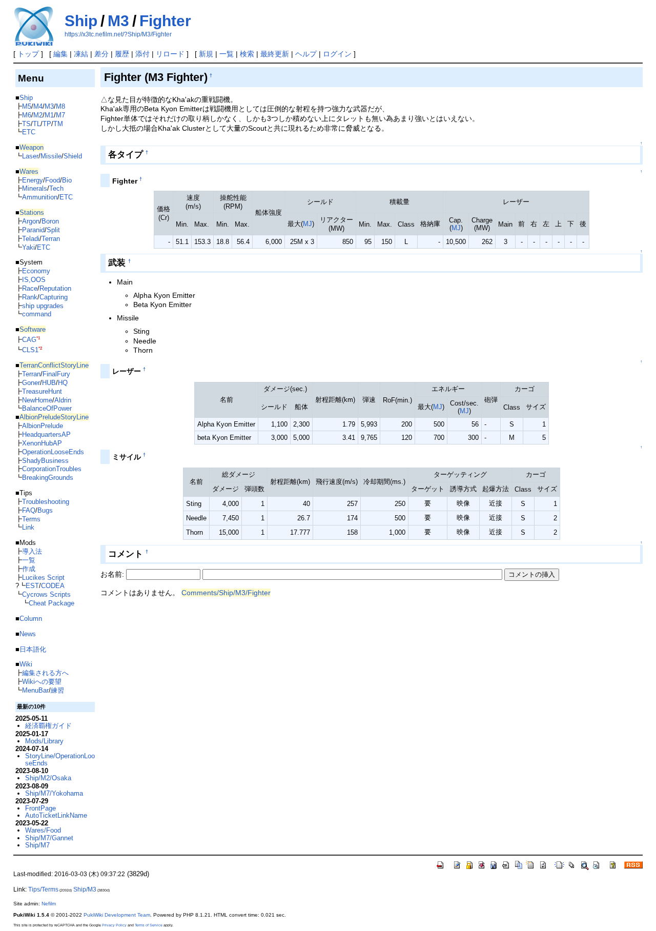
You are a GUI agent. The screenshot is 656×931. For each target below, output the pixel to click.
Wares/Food (43, 830)
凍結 (81, 54)
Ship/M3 (84, 889)
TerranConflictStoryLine (54, 365)
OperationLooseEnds (53, 452)
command (36, 314)
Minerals (34, 188)
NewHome (37, 400)
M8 (60, 106)
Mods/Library (44, 741)
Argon (30, 221)
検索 (247, 54)
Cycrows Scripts (46, 594)
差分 (101, 54)
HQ (63, 383)
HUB (49, 383)
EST (32, 586)
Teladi (30, 238)
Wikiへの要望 (41, 681)
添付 (142, 54)
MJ (307, 224)
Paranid (33, 230)
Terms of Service (148, 925)
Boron (50, 221)
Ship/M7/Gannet (49, 838)
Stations (31, 212)
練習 (57, 690)
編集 (60, 54)
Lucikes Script (43, 577)
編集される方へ (45, 673)
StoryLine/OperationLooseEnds (60, 759)
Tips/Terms (43, 889)
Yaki (28, 247)
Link (28, 527)
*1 (38, 338)
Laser (30, 156)
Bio (67, 180)
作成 (28, 569)
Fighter (165, 20)
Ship (81, 20)
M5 (26, 106)
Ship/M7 (37, 845)
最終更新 (274, 54)
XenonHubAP (42, 443)
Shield (73, 156)
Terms (31, 519)
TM (58, 124)
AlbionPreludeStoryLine (54, 417)
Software (32, 329)
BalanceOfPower (47, 408)
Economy (36, 271)
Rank (29, 297)
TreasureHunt (42, 391)
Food (52, 180)
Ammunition (39, 197)
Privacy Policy (114, 925)
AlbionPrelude (42, 426)
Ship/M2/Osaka (48, 778)
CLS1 (30, 350)
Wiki (25, 664)
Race (29, 288)
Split (53, 230)
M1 (49, 115)
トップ (28, 54)
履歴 (122, 54)
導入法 (32, 551)
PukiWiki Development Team (117, 915)
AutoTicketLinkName (56, 815)
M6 (26, 115)
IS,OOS (34, 280)
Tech (56, 188)
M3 (118, 20)
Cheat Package (51, 603)
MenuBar (35, 690)
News (27, 634)
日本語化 (32, 649)
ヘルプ (306, 54)
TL (36, 124)
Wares (28, 171)
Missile (50, 156)
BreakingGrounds (47, 477)
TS (26, 124)
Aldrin (62, 400)
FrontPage (40, 808)
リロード (170, 54)
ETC (28, 132)
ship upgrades (43, 306)
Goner (31, 383)
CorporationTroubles (51, 469)
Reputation (55, 288)
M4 (38, 106)
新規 (206, 54)
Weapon (31, 147)
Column (30, 618)
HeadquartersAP (46, 434)
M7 (60, 115)
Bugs (45, 510)
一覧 (226, 54)
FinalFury (56, 374)
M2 (38, 115)
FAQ (28, 510)
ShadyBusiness (45, 460)
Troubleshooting (45, 501)
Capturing (53, 297)
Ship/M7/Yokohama (54, 793)
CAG (29, 339)
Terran (51, 238)
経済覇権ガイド (48, 726)
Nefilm (49, 903)
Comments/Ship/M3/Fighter (226, 593)
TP (47, 124)
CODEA (53, 586)
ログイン (337, 54)
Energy (32, 180)
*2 (40, 348)
